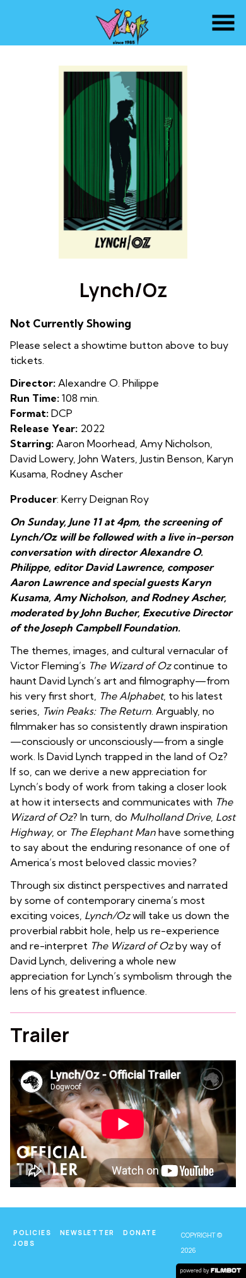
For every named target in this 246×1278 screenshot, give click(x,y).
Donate (139, 1232)
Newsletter (87, 1232)
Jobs (24, 1243)
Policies (32, 1232)
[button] (223, 22)
